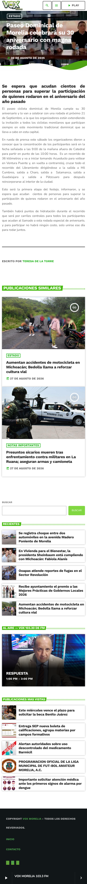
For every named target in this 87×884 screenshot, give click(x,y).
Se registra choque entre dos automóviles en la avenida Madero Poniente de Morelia (46, 537)
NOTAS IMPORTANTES (23, 445)
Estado (14, 16)
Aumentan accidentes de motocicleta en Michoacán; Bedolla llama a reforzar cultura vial (43, 367)
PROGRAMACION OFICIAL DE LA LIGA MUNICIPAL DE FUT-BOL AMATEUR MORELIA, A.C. (49, 766)
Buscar (7, 502)
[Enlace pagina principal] (12, 5)
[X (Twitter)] (7, 863)
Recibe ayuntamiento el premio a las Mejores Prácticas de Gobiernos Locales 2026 (51, 591)
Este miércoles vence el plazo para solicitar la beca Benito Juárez (46, 712)
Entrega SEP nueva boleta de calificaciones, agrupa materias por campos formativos (47, 730)
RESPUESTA (17, 673)
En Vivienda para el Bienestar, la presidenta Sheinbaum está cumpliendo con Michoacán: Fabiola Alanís (51, 555)
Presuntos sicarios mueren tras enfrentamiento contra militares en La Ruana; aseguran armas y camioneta (41, 457)
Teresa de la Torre (38, 261)
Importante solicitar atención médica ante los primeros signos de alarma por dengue (50, 784)
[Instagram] (12, 863)
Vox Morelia (32, 818)
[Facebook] (17, 863)
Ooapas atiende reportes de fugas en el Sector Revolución (50, 573)
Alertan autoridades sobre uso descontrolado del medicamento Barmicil (45, 748)
